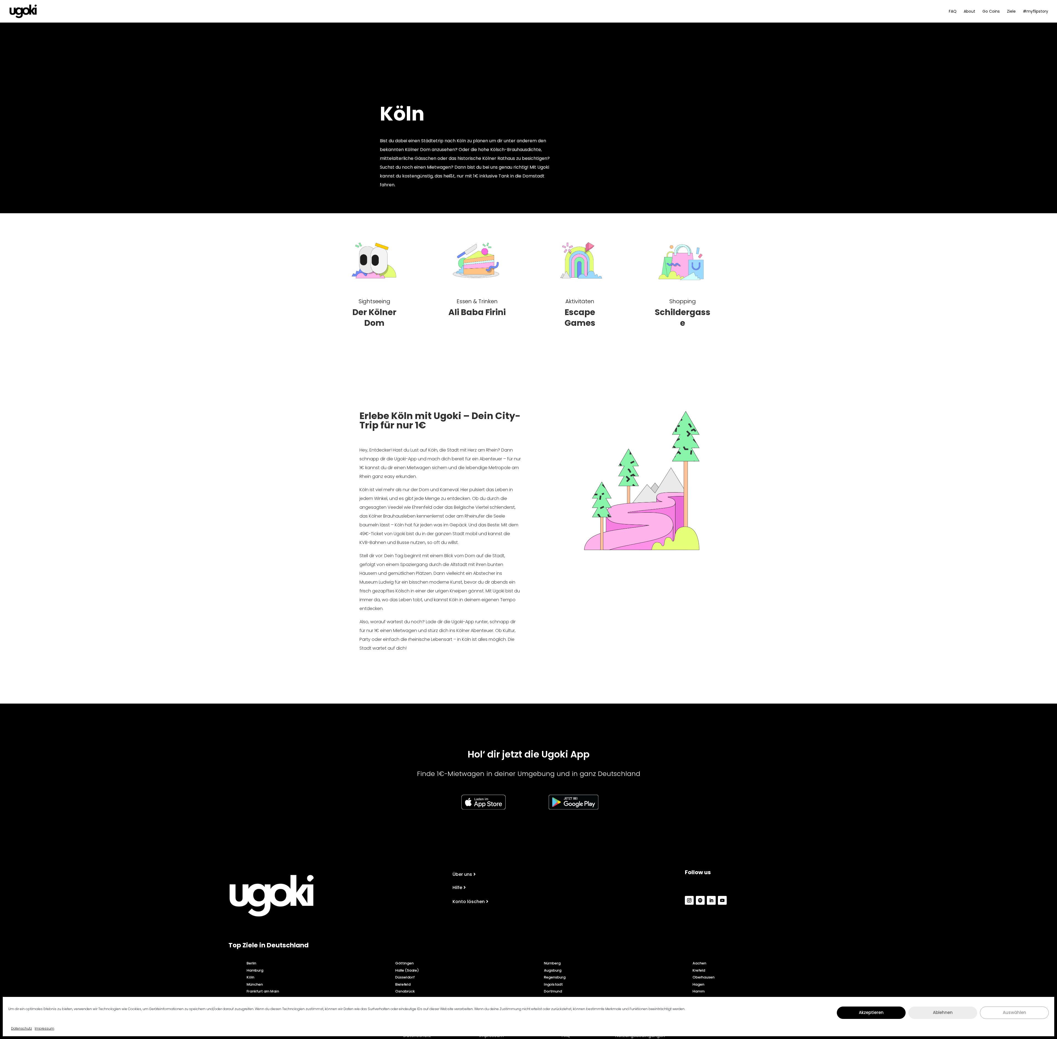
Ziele (1011, 11)
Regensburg (554, 977)
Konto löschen (469, 901)
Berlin (251, 963)
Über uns (462, 874)
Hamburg (255, 970)
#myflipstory (1035, 11)
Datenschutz (21, 1028)
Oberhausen (704, 977)
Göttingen (404, 963)
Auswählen (1014, 1012)
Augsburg (552, 970)
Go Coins (991, 11)
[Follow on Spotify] (700, 900)
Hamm (698, 991)
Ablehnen (943, 1012)
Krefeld (699, 970)
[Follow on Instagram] (689, 900)
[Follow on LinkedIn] (711, 900)
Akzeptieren (871, 1012)
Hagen (698, 984)
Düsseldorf (405, 977)
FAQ (953, 11)
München (255, 984)
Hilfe (457, 887)
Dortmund (553, 991)
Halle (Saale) (407, 970)
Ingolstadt (553, 984)
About (969, 11)
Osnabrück (405, 991)
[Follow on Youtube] (722, 900)
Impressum (44, 1028)
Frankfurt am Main (263, 991)
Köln (250, 977)
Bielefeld (402, 984)
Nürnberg (552, 963)
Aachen (699, 963)
